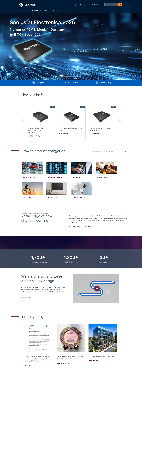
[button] (63, 76)
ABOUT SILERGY (57, 10)
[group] (40, 123)
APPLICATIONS (36, 10)
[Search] (120, 4)
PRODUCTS (26, 10)
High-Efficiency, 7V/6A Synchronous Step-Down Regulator (37, 130)
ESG (66, 10)
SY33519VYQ (63, 134)
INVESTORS (46, 10)
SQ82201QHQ (94, 134)
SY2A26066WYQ (34, 136)
